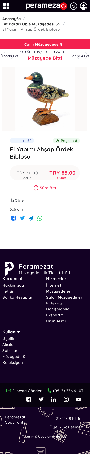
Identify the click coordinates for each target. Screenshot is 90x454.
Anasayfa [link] (11, 18)
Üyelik (8, 338)
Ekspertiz (54, 315)
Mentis (61, 436)
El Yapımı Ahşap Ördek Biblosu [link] (31, 29)
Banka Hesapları (18, 297)
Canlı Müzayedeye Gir (45, 44)
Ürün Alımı (56, 321)
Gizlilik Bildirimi (70, 418)
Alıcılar (8, 344)
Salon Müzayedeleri (65, 297)
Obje (19, 200)
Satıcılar (10, 350)
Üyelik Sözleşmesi (67, 427)
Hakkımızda (13, 285)
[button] (84, 6)
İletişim (9, 291)
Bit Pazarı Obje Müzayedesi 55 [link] (31, 24)
